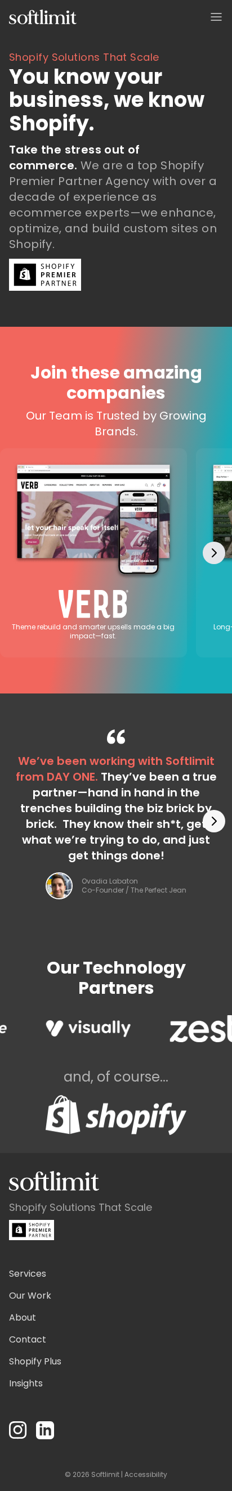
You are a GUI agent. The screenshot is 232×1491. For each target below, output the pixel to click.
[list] (116, 553)
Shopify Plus (35, 1361)
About (22, 1317)
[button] (216, 17)
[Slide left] (18, 553)
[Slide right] (214, 553)
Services (27, 1273)
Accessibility (145, 1474)
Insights (26, 1383)
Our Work (30, 1295)
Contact (27, 1339)
